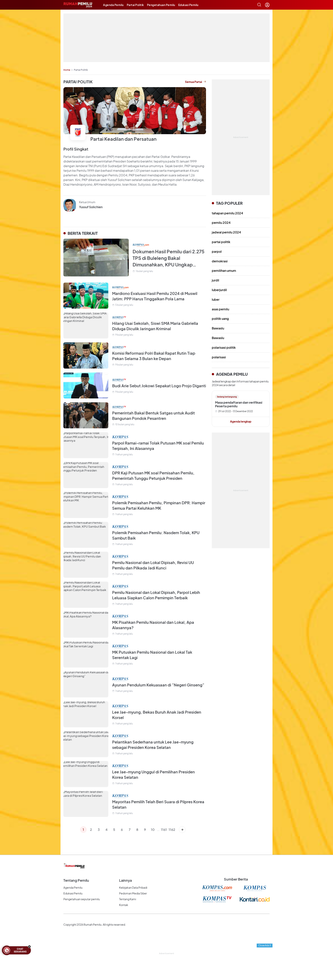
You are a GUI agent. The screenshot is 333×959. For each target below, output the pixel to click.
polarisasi (219, 357)
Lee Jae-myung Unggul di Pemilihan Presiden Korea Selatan (153, 774)
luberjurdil (219, 290)
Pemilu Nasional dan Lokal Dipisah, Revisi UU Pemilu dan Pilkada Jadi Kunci (153, 565)
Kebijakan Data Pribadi (133, 887)
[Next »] (182, 829)
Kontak (123, 905)
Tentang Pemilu (76, 880)
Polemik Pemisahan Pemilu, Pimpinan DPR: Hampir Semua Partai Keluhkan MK (158, 505)
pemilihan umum (224, 271)
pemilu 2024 (221, 223)
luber (215, 299)
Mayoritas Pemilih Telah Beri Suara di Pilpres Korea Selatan (158, 804)
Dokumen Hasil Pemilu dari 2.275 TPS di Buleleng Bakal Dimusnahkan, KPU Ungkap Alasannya (168, 258)
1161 (164, 829)
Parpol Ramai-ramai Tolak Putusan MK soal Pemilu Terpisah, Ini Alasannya (158, 445)
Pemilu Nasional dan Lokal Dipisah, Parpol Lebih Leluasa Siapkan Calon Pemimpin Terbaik (156, 595)
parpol (217, 251)
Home (66, 69)
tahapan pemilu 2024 (227, 213)
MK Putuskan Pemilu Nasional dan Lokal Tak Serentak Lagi (152, 655)
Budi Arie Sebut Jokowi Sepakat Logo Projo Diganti (159, 385)
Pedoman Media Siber (133, 893)
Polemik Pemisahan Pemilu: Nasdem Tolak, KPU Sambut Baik (155, 535)
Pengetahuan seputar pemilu (81, 899)
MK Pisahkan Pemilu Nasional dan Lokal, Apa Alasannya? (153, 625)
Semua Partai (193, 81)
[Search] (259, 5)
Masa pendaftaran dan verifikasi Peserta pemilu (238, 404)
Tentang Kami (127, 899)
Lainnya (125, 880)
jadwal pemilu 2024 (226, 232)
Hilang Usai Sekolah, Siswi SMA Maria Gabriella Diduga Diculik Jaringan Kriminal (155, 326)
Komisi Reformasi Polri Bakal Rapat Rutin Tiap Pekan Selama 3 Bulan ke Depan (153, 356)
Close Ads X (264, 945)
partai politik (221, 242)
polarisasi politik (224, 347)
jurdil (215, 280)
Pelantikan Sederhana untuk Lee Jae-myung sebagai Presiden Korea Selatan (152, 744)
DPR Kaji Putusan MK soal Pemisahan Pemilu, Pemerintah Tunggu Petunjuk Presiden (153, 475)
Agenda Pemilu (113, 5)
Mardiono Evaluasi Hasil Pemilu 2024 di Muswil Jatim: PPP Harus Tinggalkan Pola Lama (154, 296)
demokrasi (220, 261)
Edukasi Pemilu (188, 5)
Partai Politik (135, 5)
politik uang (220, 319)
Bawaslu (218, 328)
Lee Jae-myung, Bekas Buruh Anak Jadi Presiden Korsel (156, 715)
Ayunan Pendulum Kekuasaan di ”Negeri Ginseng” (158, 684)
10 (153, 829)
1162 (172, 829)
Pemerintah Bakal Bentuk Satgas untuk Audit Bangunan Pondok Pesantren (153, 415)
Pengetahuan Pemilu (161, 5)
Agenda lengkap (240, 421)
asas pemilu (220, 309)
